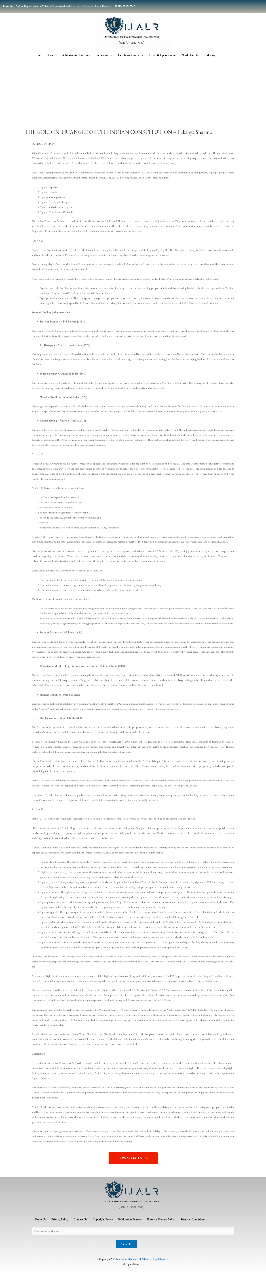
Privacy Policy (59, 1219)
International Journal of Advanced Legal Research (142, 1259)
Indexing (210, 55)
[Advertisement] (133, 86)
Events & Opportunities (162, 55)
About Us (40, 1219)
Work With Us (190, 55)
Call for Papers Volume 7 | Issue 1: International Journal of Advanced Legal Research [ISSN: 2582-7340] (69, 6)
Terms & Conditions (192, 1219)
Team (50, 55)
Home (38, 55)
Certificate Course (129, 55)
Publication (102, 55)
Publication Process (130, 1219)
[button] (133, 1158)
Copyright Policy (102, 1219)
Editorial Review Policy (161, 1219)
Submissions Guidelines (76, 55)
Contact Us (80, 1219)
